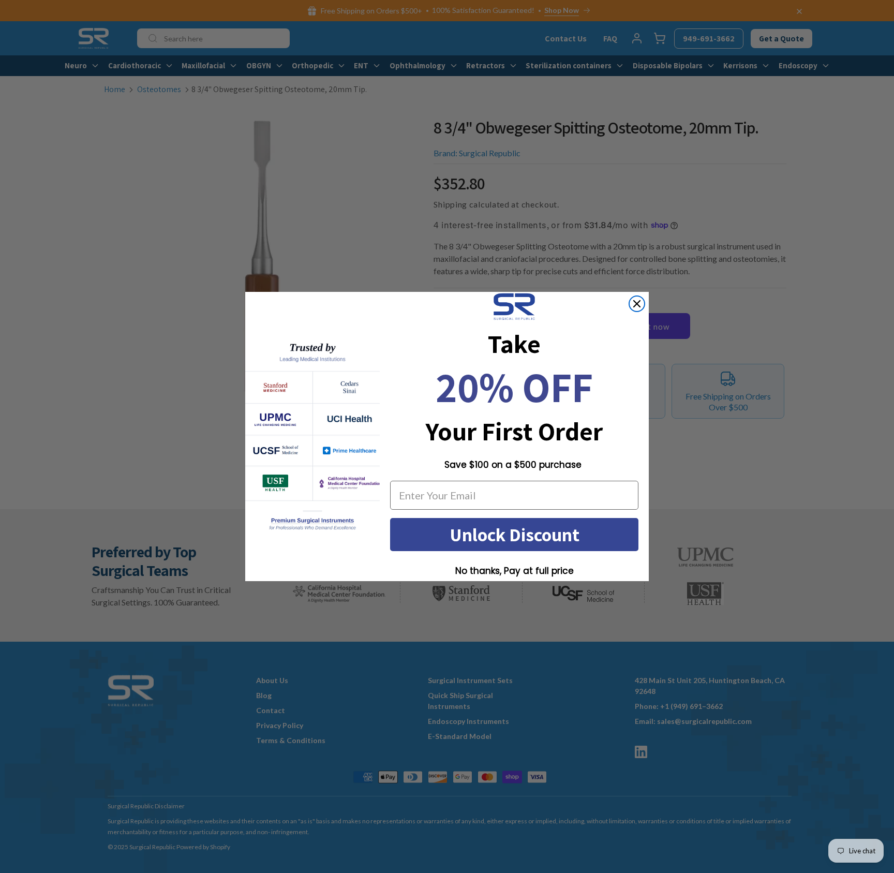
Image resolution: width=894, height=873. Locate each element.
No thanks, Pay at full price (514, 571)
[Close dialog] (637, 304)
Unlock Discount (514, 534)
